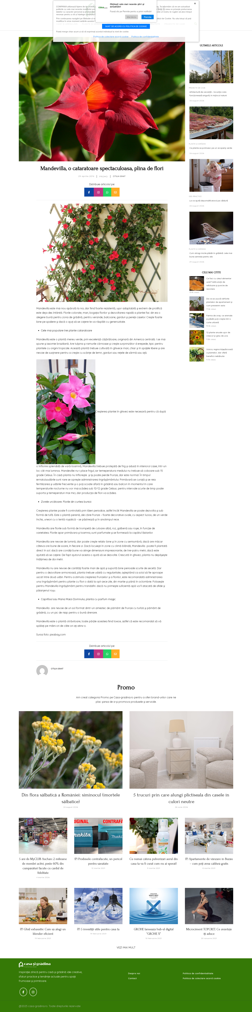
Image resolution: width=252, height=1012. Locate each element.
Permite (147, 16)
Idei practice (195, 196)
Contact (132, 978)
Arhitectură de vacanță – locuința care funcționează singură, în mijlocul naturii (208, 94)
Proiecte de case (197, 88)
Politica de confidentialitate (198, 973)
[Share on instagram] (98, 192)
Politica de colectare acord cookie (202, 978)
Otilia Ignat (119, 176)
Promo (103, 176)
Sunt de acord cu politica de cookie (126, 26)
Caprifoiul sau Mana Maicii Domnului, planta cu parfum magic (78, 599)
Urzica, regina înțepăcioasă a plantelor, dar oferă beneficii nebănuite (219, 353)
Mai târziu (131, 16)
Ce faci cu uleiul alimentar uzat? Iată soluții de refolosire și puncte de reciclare (218, 283)
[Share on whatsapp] (107, 192)
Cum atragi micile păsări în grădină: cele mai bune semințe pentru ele (210, 255)
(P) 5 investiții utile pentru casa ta (98, 929)
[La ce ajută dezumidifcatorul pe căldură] (211, 175)
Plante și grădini (197, 144)
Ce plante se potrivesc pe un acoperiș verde (210, 148)
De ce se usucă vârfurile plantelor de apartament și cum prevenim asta (219, 302)
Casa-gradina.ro (35, 965)
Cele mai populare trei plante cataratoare (66, 330)
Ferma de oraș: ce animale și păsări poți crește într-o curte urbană (219, 319)
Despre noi (134, 973)
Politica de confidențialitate (145, 36)
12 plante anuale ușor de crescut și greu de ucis (218, 334)
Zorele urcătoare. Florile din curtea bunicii (66, 501)
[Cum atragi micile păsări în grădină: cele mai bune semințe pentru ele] (211, 228)
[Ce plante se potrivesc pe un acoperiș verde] (211, 122)
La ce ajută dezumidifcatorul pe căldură (208, 200)
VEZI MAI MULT (126, 947)
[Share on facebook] (89, 192)
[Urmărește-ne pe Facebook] (23, 992)
